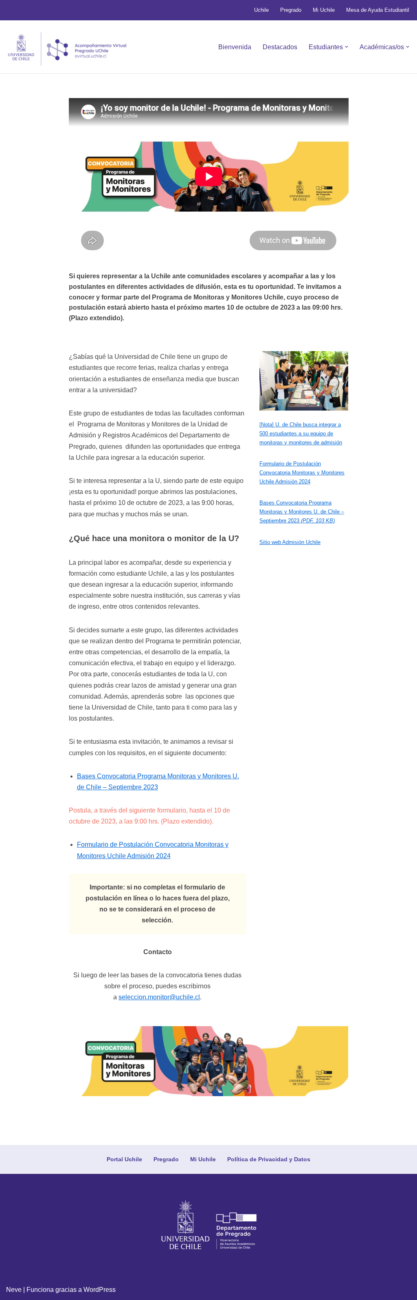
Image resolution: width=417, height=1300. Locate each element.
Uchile (261, 10)
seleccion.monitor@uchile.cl (159, 997)
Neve (14, 1289)
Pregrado (290, 10)
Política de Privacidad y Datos (268, 1159)
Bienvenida (234, 47)
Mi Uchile (324, 10)
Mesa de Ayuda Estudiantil (377, 10)
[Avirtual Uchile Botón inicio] (67, 49)
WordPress (99, 1289)
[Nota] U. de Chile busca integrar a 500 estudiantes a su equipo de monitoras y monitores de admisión (300, 434)
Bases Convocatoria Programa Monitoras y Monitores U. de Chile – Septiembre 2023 (301, 512)
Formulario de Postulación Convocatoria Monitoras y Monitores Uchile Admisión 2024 (302, 473)
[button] (346, 46)
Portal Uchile (124, 1159)
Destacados (280, 47)
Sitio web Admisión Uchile (289, 542)
